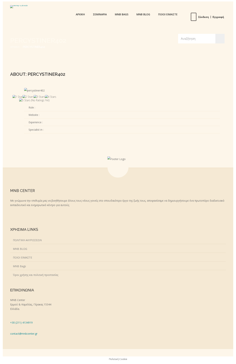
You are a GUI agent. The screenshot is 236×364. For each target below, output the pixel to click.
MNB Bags (19, 266)
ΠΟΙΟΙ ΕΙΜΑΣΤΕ (168, 14)
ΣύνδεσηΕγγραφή (211, 17)
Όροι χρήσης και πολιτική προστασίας (35, 275)
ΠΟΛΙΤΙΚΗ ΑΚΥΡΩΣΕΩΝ (27, 240)
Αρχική (14, 46)
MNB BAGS (121, 14)
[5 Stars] (24, 100)
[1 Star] (17, 96)
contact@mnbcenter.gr (23, 333)
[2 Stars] (28, 96)
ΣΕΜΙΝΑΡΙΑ (100, 14)
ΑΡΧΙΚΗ (80, 14)
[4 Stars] (50, 96)
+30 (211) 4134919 (21, 322)
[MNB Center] (19, 6)
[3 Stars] (39, 96)
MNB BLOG (143, 14)
